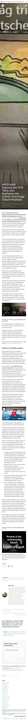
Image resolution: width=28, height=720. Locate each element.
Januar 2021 (4, 694)
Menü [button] (24, 5)
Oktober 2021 (5, 689)
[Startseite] (2, 5)
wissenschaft (8, 205)
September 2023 (5, 682)
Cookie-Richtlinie (11, 714)
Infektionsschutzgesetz (13, 579)
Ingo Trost (4, 202)
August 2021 (4, 691)
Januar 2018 (4, 703)
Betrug (10, 577)
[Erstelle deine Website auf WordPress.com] (14, 1)
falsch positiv (20, 577)
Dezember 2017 (5, 704)
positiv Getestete (6, 580)
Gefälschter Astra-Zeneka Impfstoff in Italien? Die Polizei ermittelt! (15, 614)
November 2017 (5, 706)
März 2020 (4, 699)
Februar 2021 (5, 692)
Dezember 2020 (5, 696)
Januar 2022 (4, 684)
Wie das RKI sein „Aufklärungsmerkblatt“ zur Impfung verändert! (13, 610)
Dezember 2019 (5, 701)
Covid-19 (14, 577)
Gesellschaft (10, 204)
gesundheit (15, 204)
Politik (23, 204)
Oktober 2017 (5, 708)
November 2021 (5, 688)
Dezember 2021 (5, 686)
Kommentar (19, 659)
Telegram (4, 529)
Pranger (3, 205)
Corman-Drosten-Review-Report (13, 343)
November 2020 (5, 698)
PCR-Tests (21, 579)
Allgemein (5, 204)
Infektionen (4, 579)
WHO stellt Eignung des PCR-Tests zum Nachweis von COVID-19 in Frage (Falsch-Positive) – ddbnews (14, 633)
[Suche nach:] (10, 675)
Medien (19, 204)
